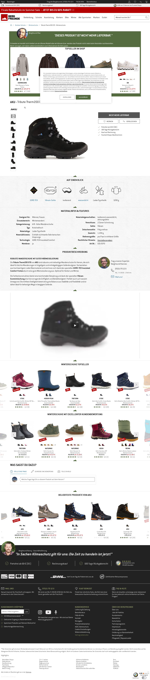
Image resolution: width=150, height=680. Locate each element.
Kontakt (78, 618)
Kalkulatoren (6, 661)
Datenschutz (84, 627)
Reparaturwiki (126, 638)
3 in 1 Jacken (43, 660)
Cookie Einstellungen (83, 629)
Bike (67, 17)
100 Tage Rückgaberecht (88, 5)
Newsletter (116, 618)
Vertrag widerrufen (82, 635)
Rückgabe (78, 621)
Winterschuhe (33, 25)
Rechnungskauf (47, 5)
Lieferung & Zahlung (82, 610)
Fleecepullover (44, 668)
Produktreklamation (82, 624)
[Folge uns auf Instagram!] (41, 612)
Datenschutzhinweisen (61, 91)
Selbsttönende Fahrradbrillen (85, 668)
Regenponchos (44, 663)
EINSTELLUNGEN (67, 97)
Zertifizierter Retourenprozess (117, 577)
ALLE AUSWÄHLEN (83, 97)
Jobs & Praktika (118, 612)
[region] (75, 85)
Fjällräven (116, 667)
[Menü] (148, 672)
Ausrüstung (49, 17)
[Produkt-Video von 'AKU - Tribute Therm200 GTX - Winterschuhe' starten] (13, 116)
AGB (76, 627)
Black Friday (6, 668)
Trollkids (115, 668)
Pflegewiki (116, 638)
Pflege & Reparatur (8, 667)
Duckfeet (116, 661)
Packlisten (5, 665)
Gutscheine (116, 621)
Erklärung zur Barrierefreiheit (122, 632)
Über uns (115, 610)
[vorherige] (13, 68)
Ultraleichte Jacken (45, 667)
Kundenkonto (117, 615)
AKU (12, 102)
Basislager (11, 2)
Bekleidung (28, 17)
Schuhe (38, 17)
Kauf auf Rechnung (108, 132)
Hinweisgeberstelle (119, 630)
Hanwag (115, 665)
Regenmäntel (43, 661)
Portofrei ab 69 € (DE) (12, 5)
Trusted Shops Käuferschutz (111, 135)
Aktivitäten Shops (8, 660)
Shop (3, 2)
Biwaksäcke (80, 667)
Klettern (59, 17)
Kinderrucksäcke (81, 665)
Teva (114, 660)
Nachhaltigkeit (117, 635)
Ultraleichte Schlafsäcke (84, 663)
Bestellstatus (80, 612)
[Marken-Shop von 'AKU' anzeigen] (13, 109)
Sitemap (28, 672)
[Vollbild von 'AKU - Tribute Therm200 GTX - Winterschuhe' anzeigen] (25, 108)
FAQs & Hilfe (79, 615)
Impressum (116, 627)
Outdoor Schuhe (20, 25)
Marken (96, 17)
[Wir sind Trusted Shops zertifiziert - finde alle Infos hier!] (118, 563)
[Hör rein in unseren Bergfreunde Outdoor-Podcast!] (57, 612)
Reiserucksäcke (81, 661)
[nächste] (136, 68)
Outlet (104, 17)
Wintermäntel (43, 665)
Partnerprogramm (118, 624)
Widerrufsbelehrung (82, 632)
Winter (73, 17)
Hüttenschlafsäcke (82, 660)
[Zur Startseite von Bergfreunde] (11, 17)
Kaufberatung (6, 663)
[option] (56, 139)
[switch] (144, 677)
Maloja (115, 663)
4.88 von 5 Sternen (129, 5)
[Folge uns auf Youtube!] (50, 612)
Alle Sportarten (85, 17)
